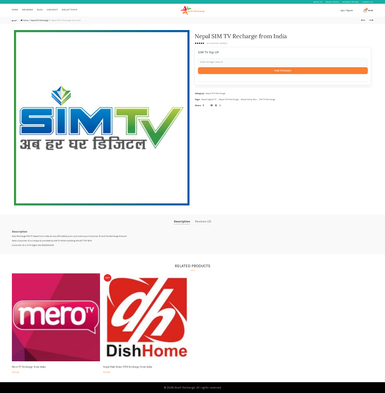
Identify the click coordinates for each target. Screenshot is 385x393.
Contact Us (367, 2)
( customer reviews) (217, 43)
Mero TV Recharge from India (29, 366)
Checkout (52, 9)
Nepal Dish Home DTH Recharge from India (127, 366)
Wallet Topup (69, 9)
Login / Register (346, 10)
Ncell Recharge (184, 387)
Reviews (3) (203, 221)
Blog (40, 9)
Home (15, 9)
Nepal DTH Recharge (39, 20)
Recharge (27, 9)
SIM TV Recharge (267, 99)
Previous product (363, 20)
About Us (317, 2)
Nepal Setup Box (249, 99)
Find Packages (282, 70)
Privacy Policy (332, 2)
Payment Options (350, 2)
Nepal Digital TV (208, 99)
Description (182, 221)
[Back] (14, 20)
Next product (371, 20)
